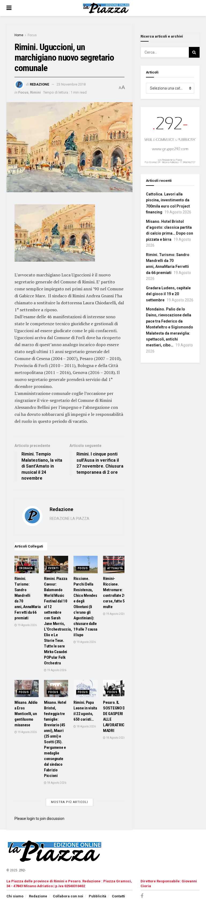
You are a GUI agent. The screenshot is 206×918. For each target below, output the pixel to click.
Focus (32, 35)
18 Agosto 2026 (56, 782)
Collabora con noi (68, 896)
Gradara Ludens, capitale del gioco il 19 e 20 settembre (168, 294)
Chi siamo (14, 896)
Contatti (118, 896)
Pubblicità (97, 896)
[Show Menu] (9, 8)
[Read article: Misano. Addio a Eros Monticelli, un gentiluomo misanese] (26, 688)
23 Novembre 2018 (71, 84)
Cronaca (26, 568)
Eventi (53, 568)
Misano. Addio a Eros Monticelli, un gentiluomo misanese (26, 713)
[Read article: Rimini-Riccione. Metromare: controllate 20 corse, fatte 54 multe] (115, 564)
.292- (21, 870)
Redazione (39, 84)
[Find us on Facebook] (142, 896)
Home (18, 35)
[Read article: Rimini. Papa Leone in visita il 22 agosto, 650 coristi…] (85, 688)
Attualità (115, 568)
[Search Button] (194, 52)
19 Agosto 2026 (27, 625)
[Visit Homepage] (106, 8)
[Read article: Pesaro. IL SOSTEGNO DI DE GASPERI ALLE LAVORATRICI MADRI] (115, 688)
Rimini (35, 92)
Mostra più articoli (69, 802)
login (31, 818)
